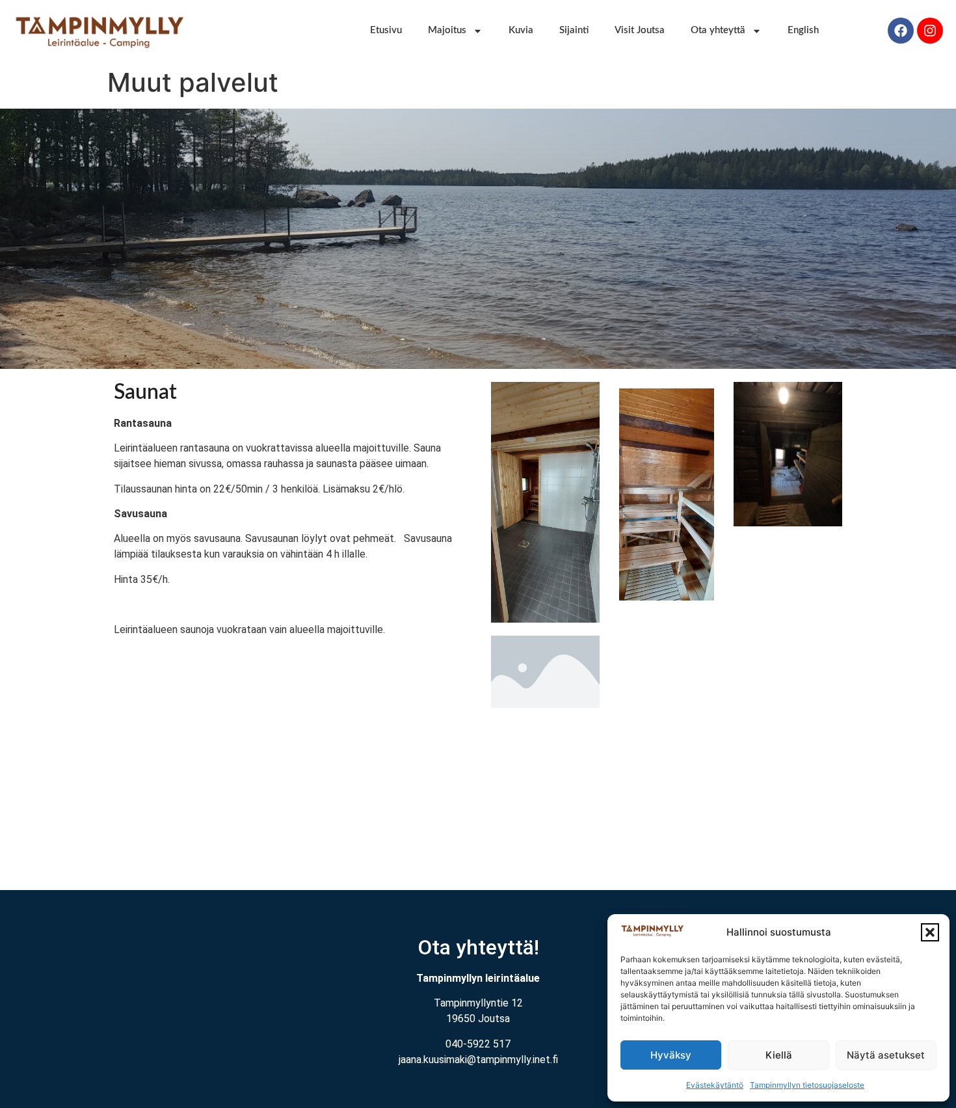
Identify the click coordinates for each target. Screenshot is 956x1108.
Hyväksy (670, 1055)
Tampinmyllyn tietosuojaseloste (807, 1085)
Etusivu (386, 30)
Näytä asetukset (886, 1055)
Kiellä (778, 1055)
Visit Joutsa (640, 30)
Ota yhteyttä (718, 30)
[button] (929, 932)
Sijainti (574, 30)
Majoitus (447, 30)
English (803, 30)
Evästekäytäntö (714, 1085)
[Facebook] (901, 31)
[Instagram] (930, 31)
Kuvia (521, 30)
